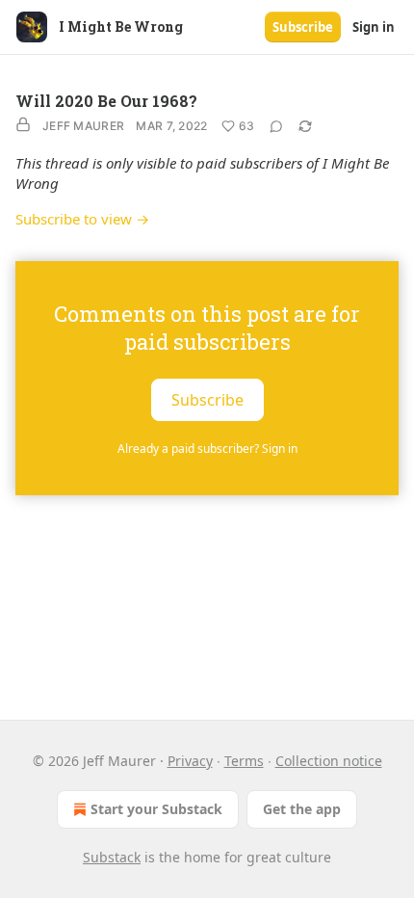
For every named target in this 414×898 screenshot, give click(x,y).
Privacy (190, 761)
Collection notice (328, 761)
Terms (244, 761)
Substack (112, 857)
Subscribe (302, 27)
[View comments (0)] (276, 126)
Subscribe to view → (82, 218)
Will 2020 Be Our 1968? (106, 101)
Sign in (373, 27)
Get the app (302, 809)
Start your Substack (156, 809)
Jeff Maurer (83, 126)
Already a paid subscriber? (207, 448)
